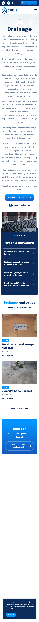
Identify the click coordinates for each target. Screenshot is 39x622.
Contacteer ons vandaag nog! (18, 446)
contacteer (20, 186)
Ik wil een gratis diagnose (18, 197)
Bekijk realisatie (8, 355)
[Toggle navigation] (35, 10)
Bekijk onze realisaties (19, 205)
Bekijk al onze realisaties (19, 308)
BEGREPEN (10, 614)
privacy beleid (25, 606)
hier (27, 177)
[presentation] (6, 222)
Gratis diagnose (28, 3)
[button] (15, 236)
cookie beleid (13, 606)
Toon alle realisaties (19, 409)
